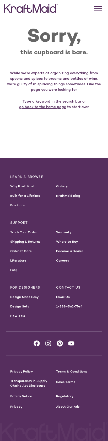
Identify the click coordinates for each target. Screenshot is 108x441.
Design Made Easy (24, 297)
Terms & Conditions (71, 371)
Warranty (63, 232)
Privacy (16, 406)
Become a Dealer (69, 251)
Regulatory (65, 396)
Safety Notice (21, 396)
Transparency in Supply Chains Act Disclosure (28, 383)
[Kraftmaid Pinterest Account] (60, 343)
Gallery (62, 186)
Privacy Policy (21, 371)
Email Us (63, 297)
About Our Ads (68, 406)
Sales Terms (65, 382)
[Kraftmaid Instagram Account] (48, 343)
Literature (18, 260)
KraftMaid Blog (68, 196)
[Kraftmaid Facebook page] (37, 343)
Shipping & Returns (25, 241)
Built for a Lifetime (25, 196)
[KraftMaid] (31, 8)
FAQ (13, 270)
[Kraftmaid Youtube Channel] (71, 343)
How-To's (17, 316)
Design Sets (19, 306)
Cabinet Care (21, 251)
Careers (62, 260)
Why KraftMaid (22, 186)
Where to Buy (67, 241)
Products (17, 205)
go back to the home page (42, 106)
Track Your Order (23, 232)
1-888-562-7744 (69, 306)
